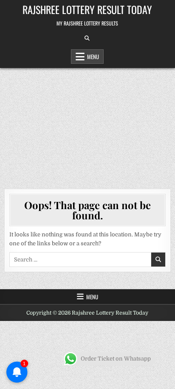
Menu (93, 56)
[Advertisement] (87, 124)
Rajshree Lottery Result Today (87, 9)
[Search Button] (87, 38)
